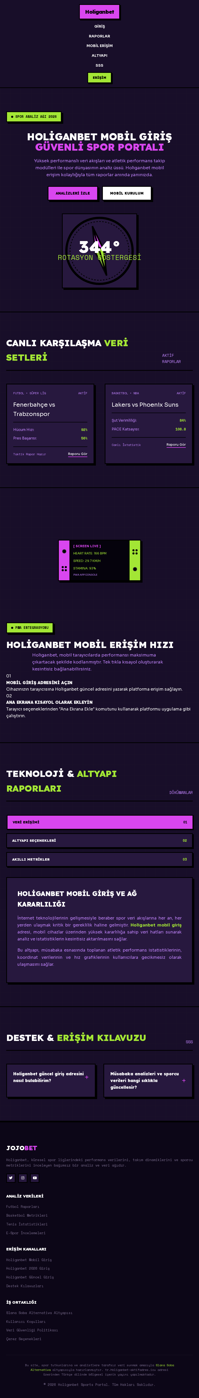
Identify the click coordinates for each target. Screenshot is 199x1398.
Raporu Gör (77, 454)
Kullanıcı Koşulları (26, 1321)
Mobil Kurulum (127, 193)
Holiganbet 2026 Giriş (28, 1268)
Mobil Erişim (100, 46)
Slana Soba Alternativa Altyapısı (39, 1312)
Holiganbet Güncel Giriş (30, 1277)
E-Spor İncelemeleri (26, 1232)
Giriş (99, 26)
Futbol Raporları (22, 1206)
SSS (99, 65)
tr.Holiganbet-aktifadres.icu (130, 1370)
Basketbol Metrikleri (27, 1215)
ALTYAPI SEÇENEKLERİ (99, 840)
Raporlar (99, 36)
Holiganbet (99, 11)
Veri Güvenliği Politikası (32, 1330)
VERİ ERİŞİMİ (100, 822)
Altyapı (99, 55)
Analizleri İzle (73, 193)
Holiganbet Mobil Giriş (29, 1259)
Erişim (99, 77)
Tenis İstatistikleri (27, 1224)
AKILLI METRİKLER (99, 859)
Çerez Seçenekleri (23, 1338)
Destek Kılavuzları (25, 1285)
